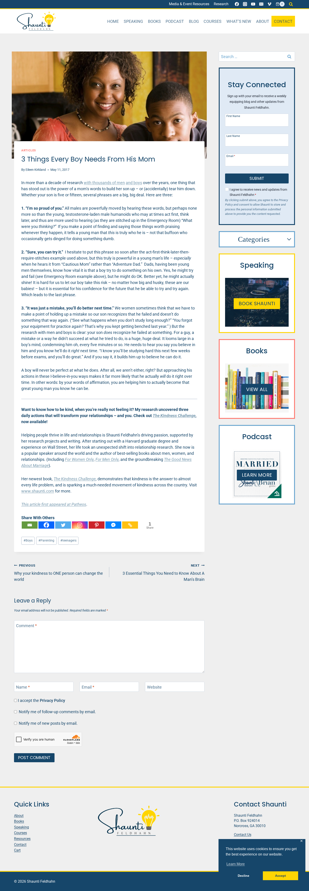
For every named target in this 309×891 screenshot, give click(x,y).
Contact (283, 21)
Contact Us (242, 834)
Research (221, 4)
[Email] (261, 4)
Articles (28, 150)
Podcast (175, 21)
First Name (233, 116)
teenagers (68, 540)
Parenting (46, 540)
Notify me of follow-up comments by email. (57, 711)
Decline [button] (243, 875)
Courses (212, 21)
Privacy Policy (52, 700)
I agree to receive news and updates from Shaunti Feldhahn (258, 192)
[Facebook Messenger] (113, 525)
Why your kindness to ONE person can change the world (58, 573)
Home (113, 21)
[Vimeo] (269, 4)
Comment (26, 625)
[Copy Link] (130, 525)
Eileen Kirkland (36, 170)
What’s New (238, 21)
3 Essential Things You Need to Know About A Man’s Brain (163, 573)
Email (88, 687)
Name (23, 687)
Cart (17, 850)
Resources (22, 839)
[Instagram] (245, 4)
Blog (194, 21)
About (262, 21)
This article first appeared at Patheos (53, 504)
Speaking (133, 21)
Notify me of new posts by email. (48, 723)
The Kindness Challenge (75, 478)
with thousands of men (104, 182)
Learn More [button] (235, 864)
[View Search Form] (291, 4)
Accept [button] (280, 875)
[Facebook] (237, 4)
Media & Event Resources (189, 4)
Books (154, 21)
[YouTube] (253, 4)
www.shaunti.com (37, 491)
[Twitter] (63, 525)
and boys (134, 182)
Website (154, 687)
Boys (28, 540)
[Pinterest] (97, 525)
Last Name (233, 135)
